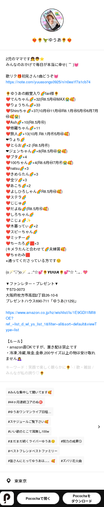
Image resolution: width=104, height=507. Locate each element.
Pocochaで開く (38, 498)
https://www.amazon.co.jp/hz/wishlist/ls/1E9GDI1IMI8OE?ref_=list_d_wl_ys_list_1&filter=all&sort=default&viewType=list (51, 321)
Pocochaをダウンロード (81, 498)
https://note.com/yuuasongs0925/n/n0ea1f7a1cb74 (48, 81)
